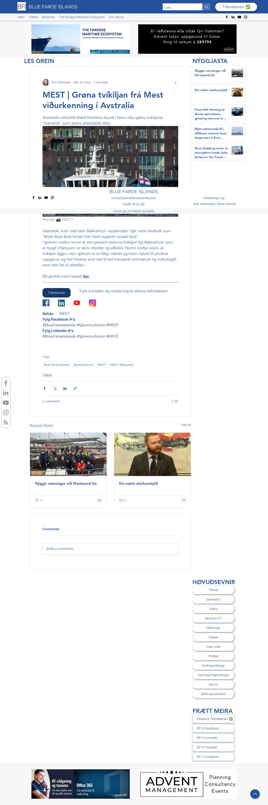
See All (186, 424)
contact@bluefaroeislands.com (133, 198)
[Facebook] (227, 17)
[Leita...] (206, 6)
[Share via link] (75, 388)
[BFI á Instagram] (5, 412)
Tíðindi (47, 374)
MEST (102, 364)
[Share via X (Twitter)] (55, 388)
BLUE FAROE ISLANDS (53, 6)
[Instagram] (246, 17)
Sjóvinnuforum (83, 364)
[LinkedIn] (233, 17)
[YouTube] (239, 17)
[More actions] (175, 82)
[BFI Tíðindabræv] (5, 422)
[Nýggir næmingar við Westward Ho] (68, 454)
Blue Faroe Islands (56, 364)
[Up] (255, 794)
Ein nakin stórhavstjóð (138, 483)
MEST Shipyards (121, 364)
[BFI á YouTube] (5, 402)
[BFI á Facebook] (5, 383)
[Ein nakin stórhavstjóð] (152, 454)
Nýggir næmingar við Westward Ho (66, 483)
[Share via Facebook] (44, 388)
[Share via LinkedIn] (65, 388)
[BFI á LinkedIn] (5, 392)
